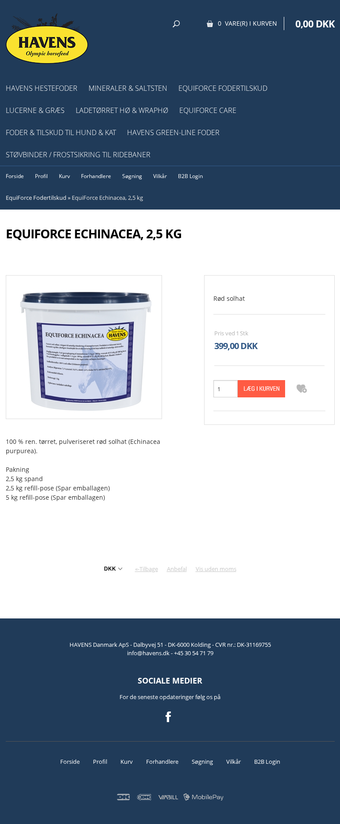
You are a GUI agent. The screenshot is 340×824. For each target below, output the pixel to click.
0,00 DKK (315, 23)
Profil (41, 176)
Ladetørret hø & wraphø (122, 110)
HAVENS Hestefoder (41, 88)
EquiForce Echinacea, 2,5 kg (107, 198)
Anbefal (177, 569)
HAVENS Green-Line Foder (173, 132)
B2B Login (190, 176)
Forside (15, 176)
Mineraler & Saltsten (128, 88)
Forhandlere (96, 176)
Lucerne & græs (35, 110)
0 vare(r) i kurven (247, 23)
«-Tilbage (146, 569)
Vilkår (160, 176)
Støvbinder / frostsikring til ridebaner (78, 154)
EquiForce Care (207, 110)
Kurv (64, 176)
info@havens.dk (149, 653)
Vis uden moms (216, 569)
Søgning (132, 176)
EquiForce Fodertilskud (222, 88)
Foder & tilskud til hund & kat (61, 132)
